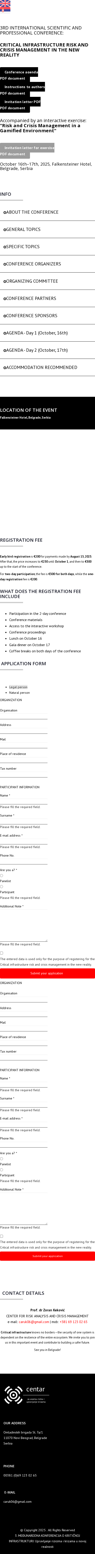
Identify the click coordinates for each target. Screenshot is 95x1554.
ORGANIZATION (11, 700)
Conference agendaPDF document (19, 75)
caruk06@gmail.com (34, 1322)
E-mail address (11, 835)
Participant (7, 892)
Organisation (8, 710)
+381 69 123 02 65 (73, 1322)
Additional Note (12, 906)
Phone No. (7, 855)
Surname (7, 815)
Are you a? (8, 870)
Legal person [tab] (18, 687)
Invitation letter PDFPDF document (20, 104)
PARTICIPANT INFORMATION (19, 787)
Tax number (8, 768)
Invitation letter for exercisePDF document (27, 150)
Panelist (5, 881)
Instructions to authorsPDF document (22, 89)
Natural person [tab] (19, 693)
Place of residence (13, 754)
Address (5, 725)
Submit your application (47, 973)
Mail (3, 739)
